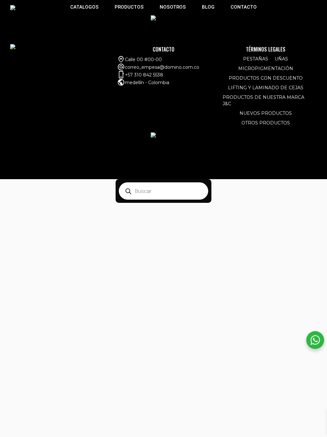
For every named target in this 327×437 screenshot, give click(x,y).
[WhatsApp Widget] (315, 340)
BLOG (208, 7)
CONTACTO (244, 7)
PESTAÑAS (255, 59)
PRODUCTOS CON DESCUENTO (266, 78)
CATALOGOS (84, 7)
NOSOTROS (173, 7)
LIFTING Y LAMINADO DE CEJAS (265, 88)
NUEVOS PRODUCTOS (266, 113)
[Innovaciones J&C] (12, 7)
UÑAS (281, 59)
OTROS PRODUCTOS (265, 123)
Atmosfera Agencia (290, 173)
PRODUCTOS (129, 7)
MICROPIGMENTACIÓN (265, 68)
